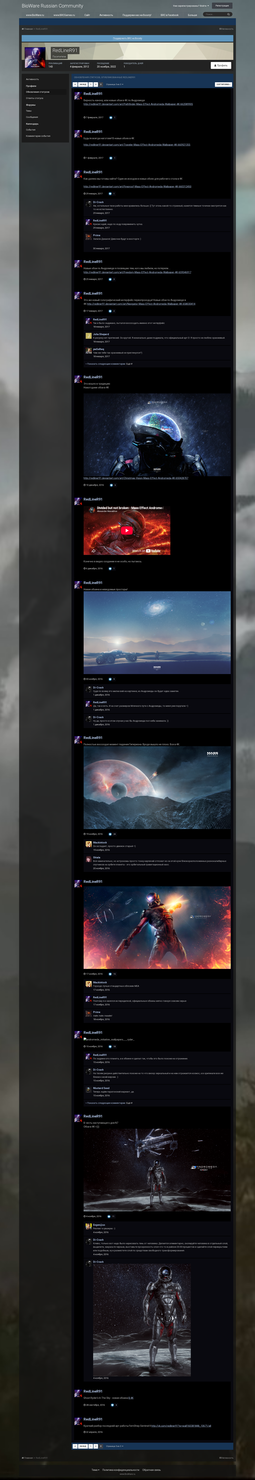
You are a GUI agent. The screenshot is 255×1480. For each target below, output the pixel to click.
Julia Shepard (101, 334)
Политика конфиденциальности (121, 1470)
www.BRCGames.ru (64, 15)
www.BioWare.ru (35, 15)
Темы (29, 111)
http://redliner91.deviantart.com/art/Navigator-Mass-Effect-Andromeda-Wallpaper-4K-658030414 (141, 303)
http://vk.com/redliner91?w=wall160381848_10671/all (181, 1425)
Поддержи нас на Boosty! (137, 15)
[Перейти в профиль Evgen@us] (89, 1226)
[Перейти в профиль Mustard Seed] (89, 1090)
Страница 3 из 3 (114, 84)
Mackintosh (100, 842)
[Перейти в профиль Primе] (89, 237)
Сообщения (32, 117)
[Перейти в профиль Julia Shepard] (89, 336)
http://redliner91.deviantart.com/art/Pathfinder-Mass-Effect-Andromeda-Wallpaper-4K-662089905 (138, 104)
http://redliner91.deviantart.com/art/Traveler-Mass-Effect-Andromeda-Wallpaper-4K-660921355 (137, 144)
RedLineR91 (93, 94)
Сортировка (223, 84)
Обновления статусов (37, 92)
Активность (106, 15)
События (30, 129)
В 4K (131, 1398)
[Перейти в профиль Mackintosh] (89, 844)
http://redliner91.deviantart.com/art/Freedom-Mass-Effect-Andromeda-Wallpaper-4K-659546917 (137, 272)
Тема (95, 1470)
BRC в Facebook (169, 15)
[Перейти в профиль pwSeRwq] (89, 351)
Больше (192, 15)
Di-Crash (98, 202)
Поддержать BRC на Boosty (127, 38)
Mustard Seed (101, 1088)
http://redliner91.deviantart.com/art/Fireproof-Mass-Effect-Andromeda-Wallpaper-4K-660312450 (137, 186)
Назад (83, 84)
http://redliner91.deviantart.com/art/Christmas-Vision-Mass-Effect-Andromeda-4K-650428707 (136, 478)
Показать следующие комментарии (109, 364)
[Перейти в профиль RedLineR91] (78, 96)
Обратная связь (151, 1470)
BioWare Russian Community (52, 6)
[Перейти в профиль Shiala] (89, 859)
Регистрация (222, 5)
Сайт (87, 15)
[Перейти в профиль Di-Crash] (89, 204)
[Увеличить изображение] (157, 434)
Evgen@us (99, 1224)
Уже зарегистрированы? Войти (190, 6)
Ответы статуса (34, 98)
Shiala (96, 857)
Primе (96, 235)
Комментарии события (38, 136)
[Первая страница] (75, 84)
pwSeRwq (98, 349)
